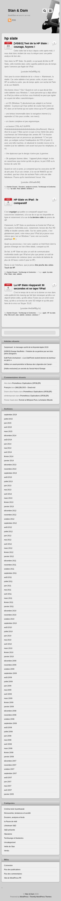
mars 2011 (8, 598)
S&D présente (9, 830)
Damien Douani (12, 187)
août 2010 (8, 627)
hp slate (13, 188)
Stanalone (8, 834)
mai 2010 (7, 640)
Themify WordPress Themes (40, 897)
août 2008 (8, 727)
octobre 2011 (9, 569)
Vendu (6, 851)
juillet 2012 (8, 531)
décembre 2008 (10, 711)
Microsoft (11, 315)
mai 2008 (7, 740)
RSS (14, 20)
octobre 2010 (9, 619)
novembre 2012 (10, 515)
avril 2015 (8, 427)
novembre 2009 (10, 665)
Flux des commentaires (13, 874)
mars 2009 (8, 698)
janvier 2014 (9, 460)
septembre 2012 (10, 523)
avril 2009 (8, 694)
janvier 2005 (9, 794)
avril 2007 (8, 790)
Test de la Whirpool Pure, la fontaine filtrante (36, 400)
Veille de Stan (9, 846)
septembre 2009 (10, 673)
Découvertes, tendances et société (17, 813)
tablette (23, 188)
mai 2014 (7, 448)
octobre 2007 (9, 769)
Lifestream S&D (10, 825)
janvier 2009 (9, 706)
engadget (13, 212)
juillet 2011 (8, 581)
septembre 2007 (10, 773)
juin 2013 (7, 485)
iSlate (10, 274)
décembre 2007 (10, 761)
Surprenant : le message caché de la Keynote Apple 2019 (26, 347)
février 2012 (8, 552)
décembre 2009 (10, 661)
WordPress (24, 897)
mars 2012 (8, 548)
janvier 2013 (9, 506)
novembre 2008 (10, 715)
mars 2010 (8, 648)
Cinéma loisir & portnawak (14, 809)
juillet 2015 (8, 419)
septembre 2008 (10, 723)
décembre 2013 (10, 465)
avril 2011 (8, 594)
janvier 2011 (9, 606)
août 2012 (8, 527)
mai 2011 (7, 590)
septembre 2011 (10, 573)
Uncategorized (9, 842)
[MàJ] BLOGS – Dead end (25, 387)
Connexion (8, 865)
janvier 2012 (9, 556)
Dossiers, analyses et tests (28, 187)
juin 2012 (7, 536)
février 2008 (8, 752)
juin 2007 (7, 782)
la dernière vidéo (37, 217)
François (7, 387)
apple (44, 272)
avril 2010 (8, 644)
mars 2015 (8, 431)
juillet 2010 (8, 631)
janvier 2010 (9, 656)
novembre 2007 (10, 765)
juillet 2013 (8, 481)
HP (48, 313)
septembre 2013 (10, 473)
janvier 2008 (9, 757)
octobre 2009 (9, 669)
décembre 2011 (10, 561)
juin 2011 (7, 586)
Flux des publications (12, 869)
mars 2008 (8, 748)
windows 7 (30, 188)
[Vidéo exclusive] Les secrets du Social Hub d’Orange (24, 368)
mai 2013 (7, 490)
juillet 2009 (8, 681)
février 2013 (8, 502)
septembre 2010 (10, 623)
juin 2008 (7, 736)
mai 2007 (7, 786)
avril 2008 (8, 744)
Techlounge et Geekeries (47, 187)
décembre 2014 (10, 435)
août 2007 (8, 777)
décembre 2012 (10, 511)
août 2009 (8, 677)
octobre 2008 (9, 719)
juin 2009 (7, 686)
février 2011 (8, 602)
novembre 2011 (10, 565)
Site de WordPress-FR (12, 878)
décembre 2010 (10, 611)
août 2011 (8, 577)
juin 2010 (7, 636)
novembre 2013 (10, 469)
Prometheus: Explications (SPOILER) (26, 383)
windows (28, 315)
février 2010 (8, 652)
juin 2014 (7, 444)
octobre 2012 (9, 519)
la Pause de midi (10, 821)
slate (14, 274)
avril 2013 (8, 494)
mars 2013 (8, 498)
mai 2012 (7, 540)
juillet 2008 (8, 731)
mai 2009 (7, 690)
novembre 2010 (10, 615)
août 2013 (8, 477)
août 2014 (8, 440)
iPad (18, 188)
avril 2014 (8, 452)
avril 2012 (8, 544)
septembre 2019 (10, 415)
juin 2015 (7, 423)
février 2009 (8, 702)
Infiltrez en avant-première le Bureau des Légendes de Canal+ (28, 364)
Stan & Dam (29, 894)
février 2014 (8, 456)
